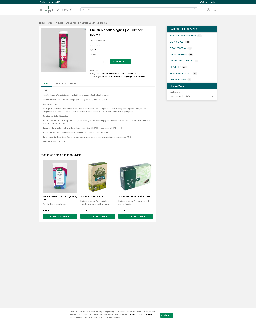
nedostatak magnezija (122, 76)
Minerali (132, 73)
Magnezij (122, 73)
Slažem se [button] (166, 315)
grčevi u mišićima (105, 76)
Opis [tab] (46, 84)
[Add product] (92, 61)
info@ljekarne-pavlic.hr (208, 2)
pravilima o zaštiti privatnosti (140, 314)
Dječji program (178, 48)
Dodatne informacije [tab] (66, 84)
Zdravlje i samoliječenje (183, 36)
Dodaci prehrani (179, 54)
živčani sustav (139, 76)
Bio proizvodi (177, 42)
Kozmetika (175, 67)
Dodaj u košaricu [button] (60, 216)
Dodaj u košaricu (120, 62)
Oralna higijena (178, 79)
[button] (85, 29)
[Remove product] (103, 61)
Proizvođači (175, 92)
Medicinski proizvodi (181, 73)
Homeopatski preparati (182, 61)
